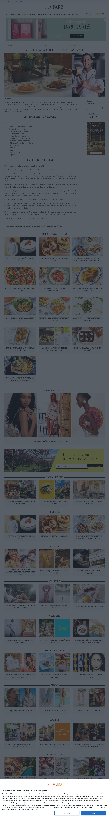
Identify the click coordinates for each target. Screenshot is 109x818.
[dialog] (54, 798)
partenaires (18, 794)
